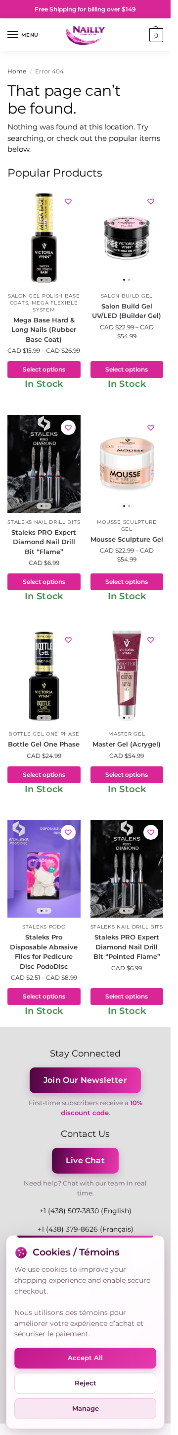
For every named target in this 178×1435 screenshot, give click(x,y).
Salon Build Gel (127, 296)
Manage (85, 1408)
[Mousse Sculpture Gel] (127, 464)
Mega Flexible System (55, 306)
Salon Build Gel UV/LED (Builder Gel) (126, 311)
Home (16, 71)
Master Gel (126, 734)
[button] (155, 35)
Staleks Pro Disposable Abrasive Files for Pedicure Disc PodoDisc (44, 951)
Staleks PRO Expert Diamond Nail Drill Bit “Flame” (43, 542)
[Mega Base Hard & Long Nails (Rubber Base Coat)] (44, 238)
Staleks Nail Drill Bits (43, 522)
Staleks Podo (43, 927)
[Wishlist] (68, 201)
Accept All (85, 1358)
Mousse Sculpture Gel (127, 525)
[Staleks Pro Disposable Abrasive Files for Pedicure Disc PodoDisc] (44, 869)
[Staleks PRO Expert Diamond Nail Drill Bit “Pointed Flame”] (127, 869)
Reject (85, 1383)
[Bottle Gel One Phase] (44, 676)
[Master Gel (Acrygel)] (127, 676)
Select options (44, 369)
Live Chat (85, 1160)
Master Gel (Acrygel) (126, 744)
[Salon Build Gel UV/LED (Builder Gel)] (127, 238)
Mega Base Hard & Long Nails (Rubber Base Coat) (43, 329)
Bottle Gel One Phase (43, 734)
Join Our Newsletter (85, 1080)
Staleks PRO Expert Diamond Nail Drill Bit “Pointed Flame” (126, 946)
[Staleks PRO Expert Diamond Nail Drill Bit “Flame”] (44, 464)
